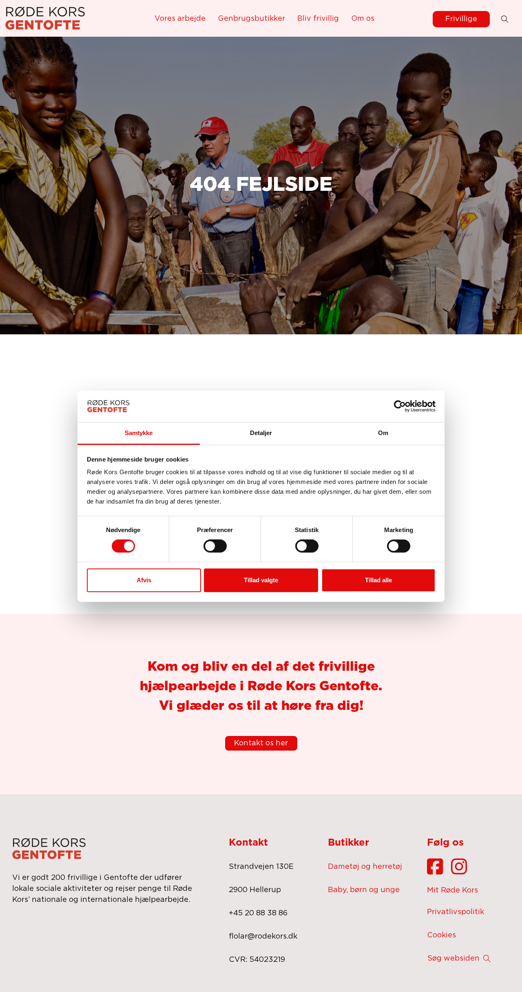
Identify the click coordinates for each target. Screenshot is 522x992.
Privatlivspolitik (455, 912)
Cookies (441, 935)
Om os (362, 18)
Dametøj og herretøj (365, 866)
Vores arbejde (180, 18)
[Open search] (505, 19)
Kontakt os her (261, 743)
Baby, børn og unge (364, 890)
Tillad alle (378, 580)
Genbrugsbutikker (251, 18)
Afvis (144, 580)
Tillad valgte (261, 580)
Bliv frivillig (318, 18)
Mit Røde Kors (452, 890)
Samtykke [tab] (139, 432)
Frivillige (461, 19)
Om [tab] (383, 432)
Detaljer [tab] (261, 432)
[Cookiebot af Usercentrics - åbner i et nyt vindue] (400, 406)
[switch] (215, 545)
